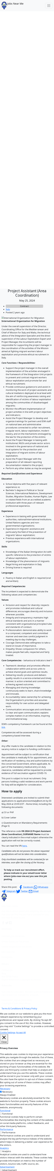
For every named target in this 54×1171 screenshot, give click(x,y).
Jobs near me (8, 951)
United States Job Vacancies (15, 941)
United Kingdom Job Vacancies (17, 946)
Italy (8, 309)
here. (24, 845)
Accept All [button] (21, 1032)
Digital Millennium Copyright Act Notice (21, 979)
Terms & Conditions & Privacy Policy (19, 1008)
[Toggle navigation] (48, 5)
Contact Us (7, 970)
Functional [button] (5, 1110)
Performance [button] (6, 1129)
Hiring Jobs (7, 957)
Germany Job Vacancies (13, 936)
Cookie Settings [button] (7, 1032)
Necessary (7, 1091)
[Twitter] (7, 922)
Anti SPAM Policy (10, 976)
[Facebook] (3, 922)
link (3, 727)
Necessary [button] (5, 1088)
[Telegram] (10, 922)
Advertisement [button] (7, 1167)
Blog (4, 973)
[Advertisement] (27, 39)
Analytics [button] (4, 1148)
